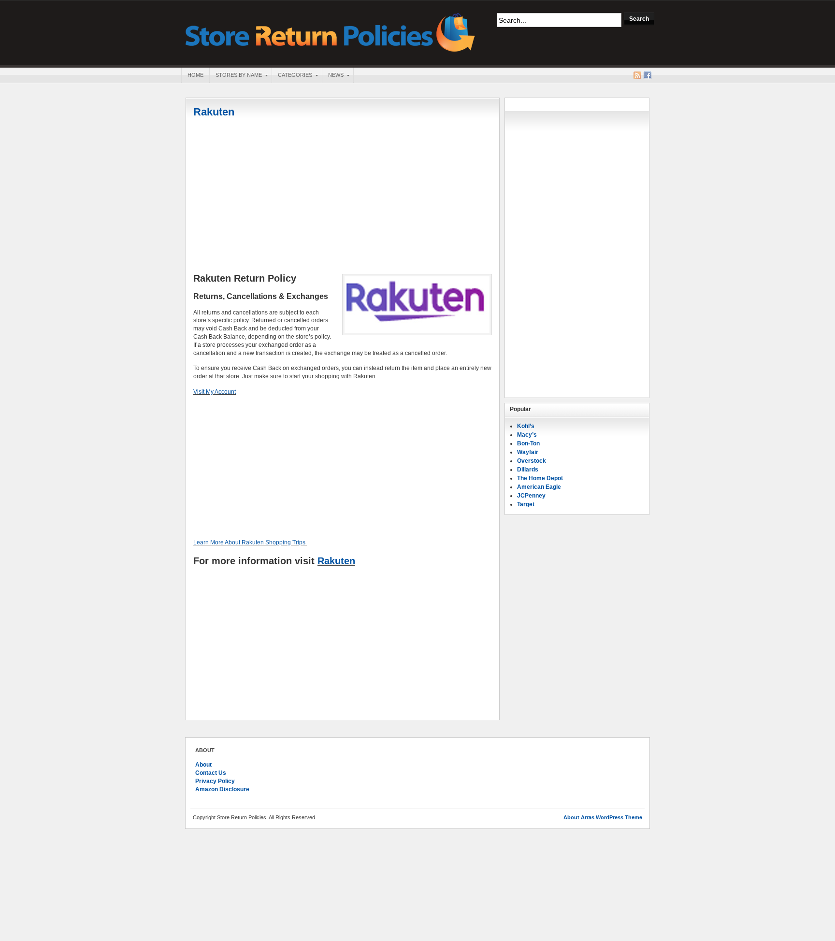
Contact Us (210, 773)
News (333, 76)
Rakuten (213, 112)
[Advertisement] (342, 196)
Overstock (531, 460)
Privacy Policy (215, 781)
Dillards (527, 469)
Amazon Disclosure (222, 789)
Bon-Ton (528, 443)
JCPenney (531, 495)
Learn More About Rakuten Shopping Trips (249, 542)
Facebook (647, 75)
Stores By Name (235, 76)
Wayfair (527, 452)
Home (195, 75)
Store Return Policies (330, 32)
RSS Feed (637, 75)
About (203, 764)
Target (525, 504)
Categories (292, 76)
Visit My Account (214, 391)
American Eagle (539, 487)
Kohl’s (525, 426)
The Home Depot (540, 478)
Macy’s (527, 434)
